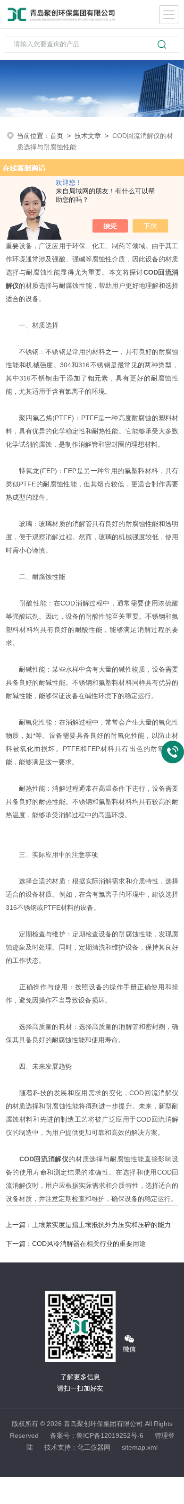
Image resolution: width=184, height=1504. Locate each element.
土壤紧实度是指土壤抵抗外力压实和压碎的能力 (101, 1224)
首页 (56, 135)
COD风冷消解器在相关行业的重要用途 (89, 1243)
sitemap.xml (140, 1447)
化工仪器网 (93, 1447)
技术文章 (88, 135)
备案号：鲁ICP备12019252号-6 (96, 1435)
